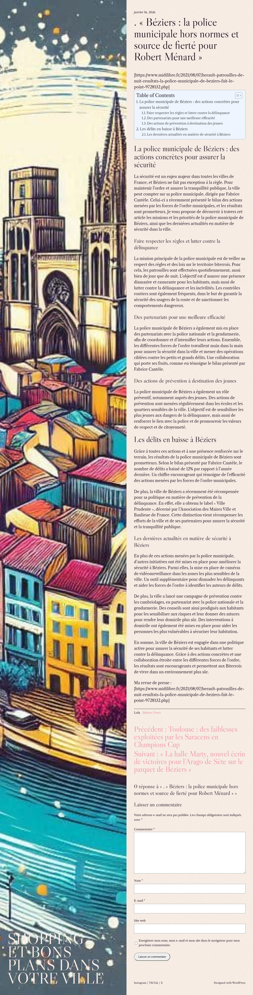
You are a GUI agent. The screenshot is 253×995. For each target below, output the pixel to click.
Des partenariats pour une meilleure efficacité (181, 118)
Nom (138, 881)
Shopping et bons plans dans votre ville (56, 958)
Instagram (140, 982)
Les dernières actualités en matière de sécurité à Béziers (188, 134)
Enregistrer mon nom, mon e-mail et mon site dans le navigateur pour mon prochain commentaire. (189, 943)
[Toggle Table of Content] (236, 95)
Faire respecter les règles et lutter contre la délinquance (188, 113)
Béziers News (152, 712)
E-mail (139, 900)
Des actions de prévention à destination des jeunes (185, 123)
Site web (140, 920)
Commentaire (144, 829)
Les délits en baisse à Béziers (164, 129)
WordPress (238, 982)
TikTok (153, 982)
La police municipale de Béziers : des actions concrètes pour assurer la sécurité (189, 105)
